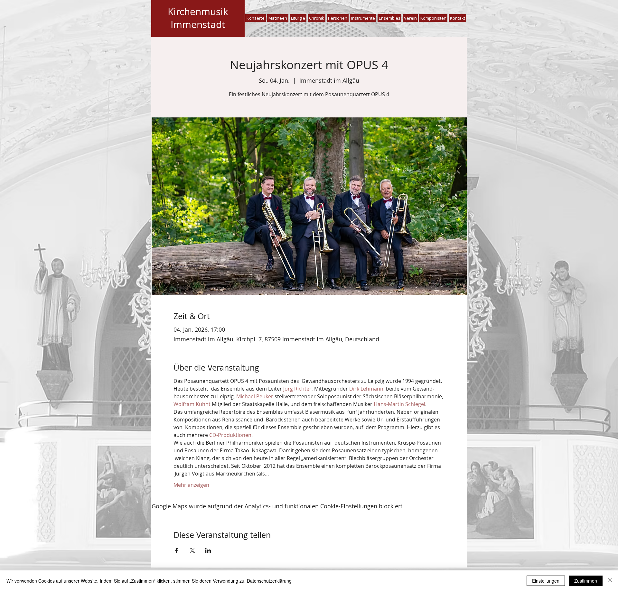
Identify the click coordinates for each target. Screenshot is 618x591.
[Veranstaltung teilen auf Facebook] (176, 550)
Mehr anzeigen (191, 484)
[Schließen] (610, 581)
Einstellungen (545, 580)
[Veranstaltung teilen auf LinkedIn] (208, 550)
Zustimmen (585, 580)
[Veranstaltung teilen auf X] (192, 550)
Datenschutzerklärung (269, 580)
